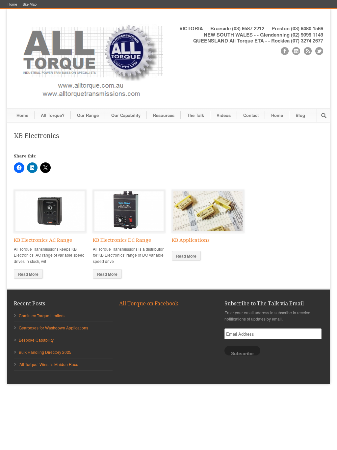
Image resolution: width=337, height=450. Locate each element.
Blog (300, 115)
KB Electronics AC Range (43, 240)
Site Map (30, 4)
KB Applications (191, 240)
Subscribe (242, 353)
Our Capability (126, 115)
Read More (28, 274)
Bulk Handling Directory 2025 (45, 352)
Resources (163, 115)
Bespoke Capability (36, 340)
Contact (251, 115)
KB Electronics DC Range (122, 240)
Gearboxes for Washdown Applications (53, 327)
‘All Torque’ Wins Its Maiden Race (48, 364)
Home (12, 4)
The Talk (195, 115)
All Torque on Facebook (148, 303)
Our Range (88, 115)
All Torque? (53, 115)
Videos (224, 115)
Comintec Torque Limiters (42, 315)
